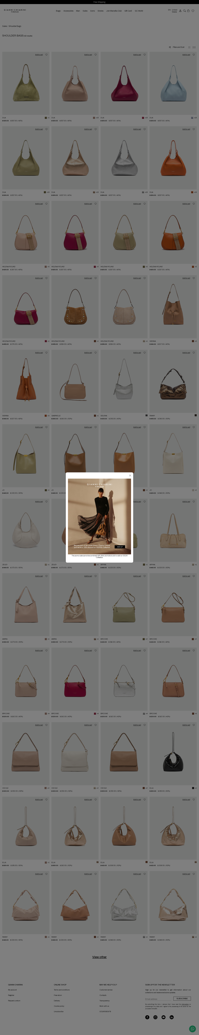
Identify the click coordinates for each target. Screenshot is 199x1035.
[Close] (130, 475)
